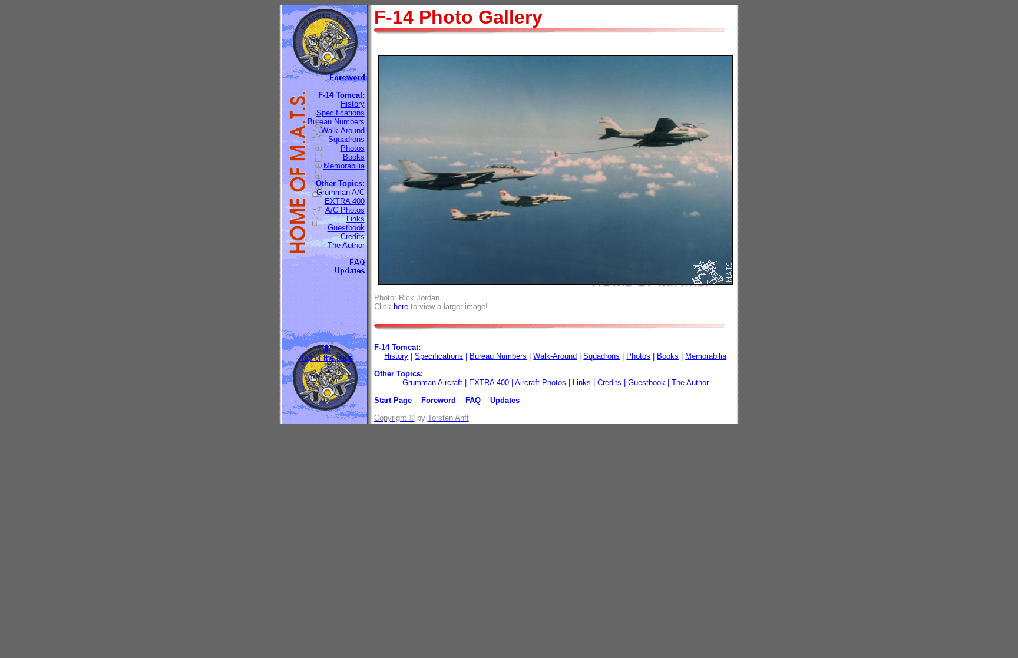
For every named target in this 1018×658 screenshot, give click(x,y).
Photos (353, 148)
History (353, 104)
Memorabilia (344, 165)
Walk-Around (343, 130)
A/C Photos (345, 210)
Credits (353, 236)
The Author (346, 245)
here (401, 306)
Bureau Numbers (336, 121)
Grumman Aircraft (432, 382)
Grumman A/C (340, 192)
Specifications (340, 112)
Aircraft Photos (540, 382)
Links (355, 218)
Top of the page (326, 357)
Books (354, 157)
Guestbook (346, 227)
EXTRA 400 (345, 201)
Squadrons (346, 139)
